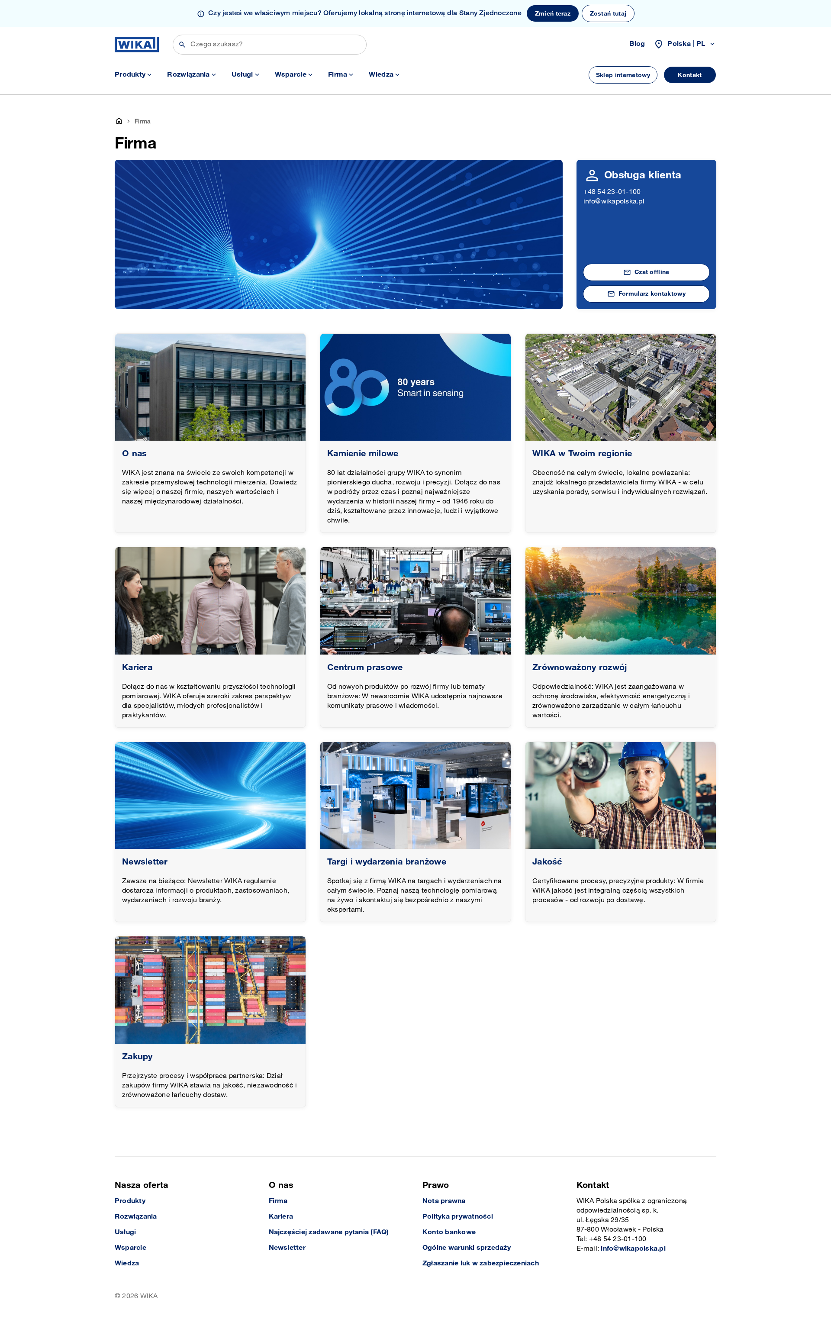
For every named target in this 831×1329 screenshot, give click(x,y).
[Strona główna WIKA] (137, 44)
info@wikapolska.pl (613, 201)
